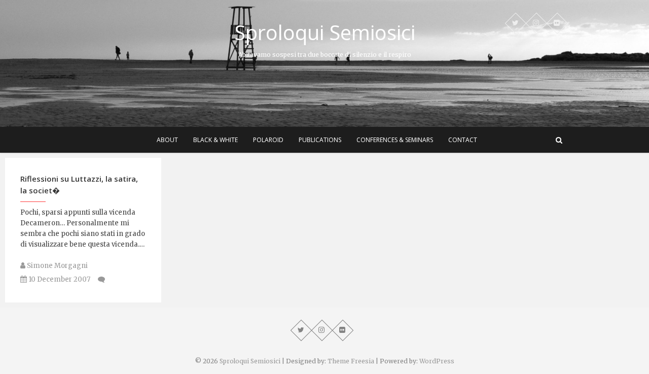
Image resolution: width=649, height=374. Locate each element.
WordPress (436, 361)
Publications (320, 139)
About (167, 139)
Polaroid (268, 139)
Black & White (215, 139)
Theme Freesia (351, 361)
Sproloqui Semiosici (324, 32)
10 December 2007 (58, 279)
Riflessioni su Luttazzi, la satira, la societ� (79, 184)
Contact (462, 139)
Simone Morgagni (56, 265)
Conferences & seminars (394, 139)
